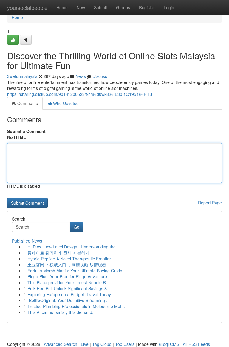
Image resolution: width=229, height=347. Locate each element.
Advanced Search (60, 344)
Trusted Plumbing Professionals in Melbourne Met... (76, 306)
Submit (100, 7)
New (81, 7)
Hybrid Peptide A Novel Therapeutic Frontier (69, 259)
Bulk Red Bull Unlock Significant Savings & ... (69, 288)
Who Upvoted (65, 103)
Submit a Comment (26, 131)
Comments (27, 103)
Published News (27, 241)
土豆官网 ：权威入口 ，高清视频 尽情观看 (66, 265)
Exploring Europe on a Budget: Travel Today (69, 294)
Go (76, 227)
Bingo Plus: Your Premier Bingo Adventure (67, 276)
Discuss (99, 76)
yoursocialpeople (27, 7)
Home (62, 7)
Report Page (210, 203)
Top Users (124, 344)
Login (169, 7)
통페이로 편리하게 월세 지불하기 (58, 253)
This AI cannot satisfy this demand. (60, 312)
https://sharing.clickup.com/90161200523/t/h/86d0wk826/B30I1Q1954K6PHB (79, 94)
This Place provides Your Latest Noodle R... (68, 282)
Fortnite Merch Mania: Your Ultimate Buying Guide (74, 270)
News (80, 76)
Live (85, 344)
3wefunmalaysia (22, 76)
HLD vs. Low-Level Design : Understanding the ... (73, 247)
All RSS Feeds (196, 344)
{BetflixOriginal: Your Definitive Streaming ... (68, 300)
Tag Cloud (102, 344)
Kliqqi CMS (169, 344)
